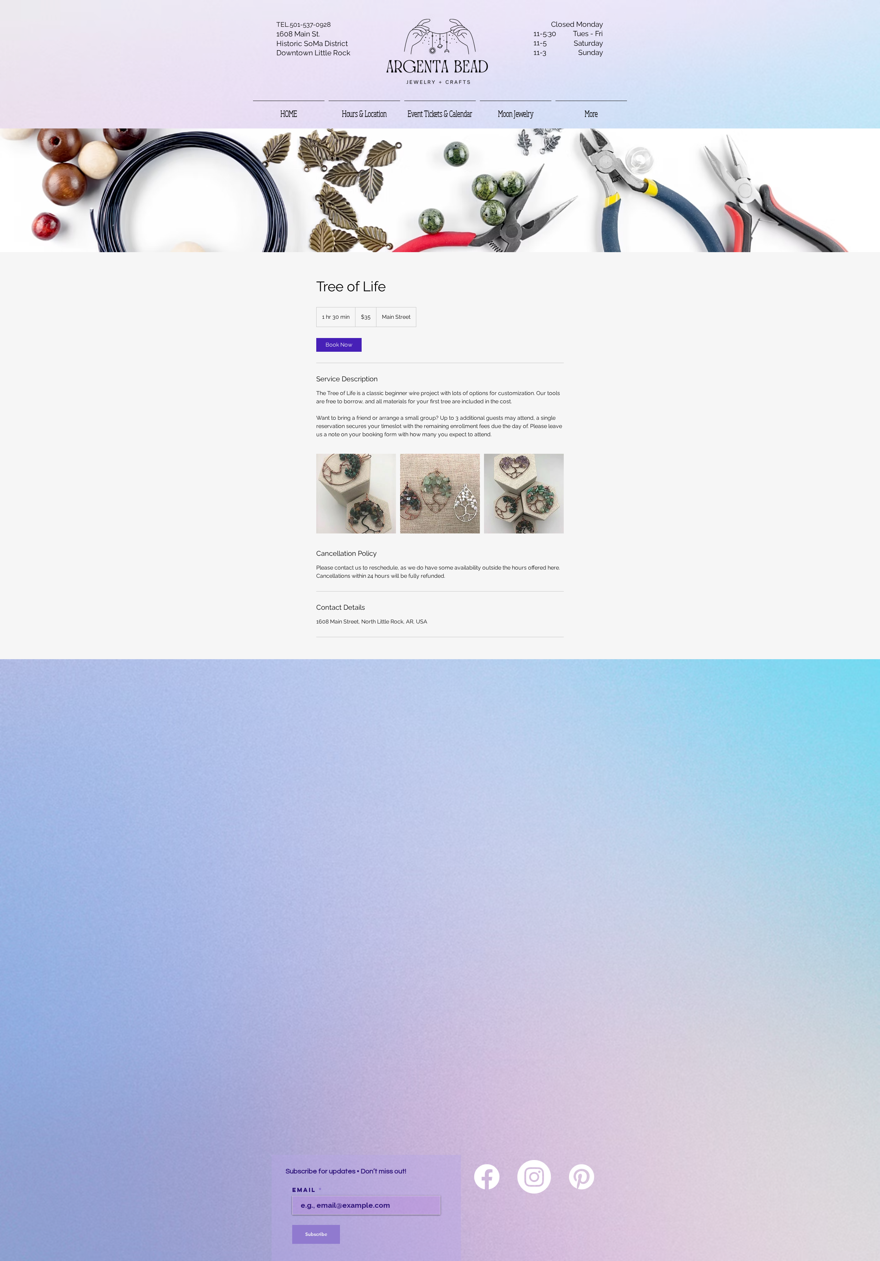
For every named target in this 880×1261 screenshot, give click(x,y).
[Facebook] (487, 1177)
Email (305, 1190)
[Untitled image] (356, 493)
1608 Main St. (298, 34)
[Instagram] (534, 1177)
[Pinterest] (581, 1177)
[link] (339, 345)
